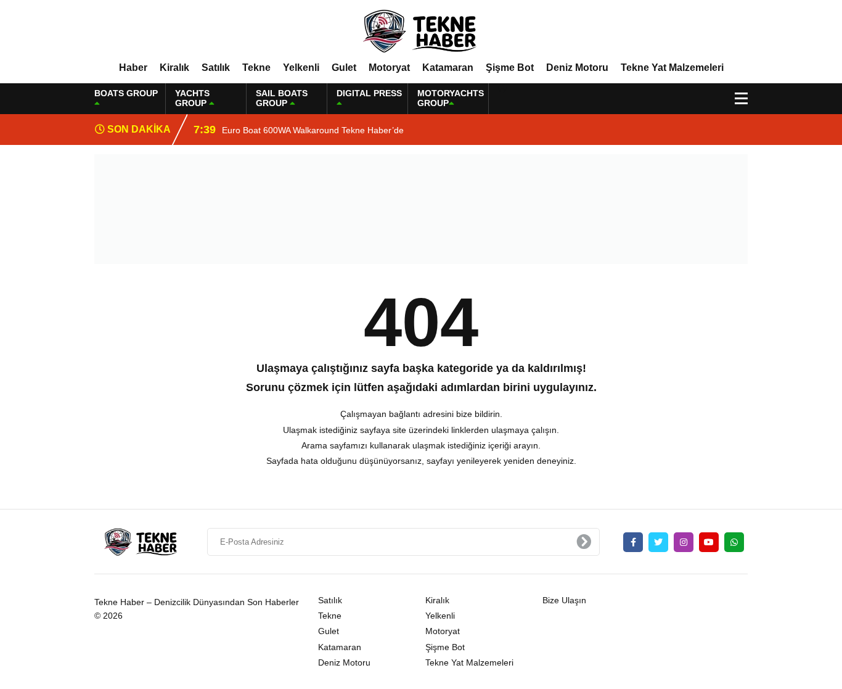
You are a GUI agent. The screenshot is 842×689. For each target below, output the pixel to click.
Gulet (344, 67)
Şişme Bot (510, 67)
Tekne (256, 67)
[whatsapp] (734, 542)
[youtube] (709, 542)
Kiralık (174, 67)
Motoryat (389, 67)
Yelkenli (301, 67)
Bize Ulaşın (564, 600)
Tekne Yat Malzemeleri (672, 67)
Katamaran (447, 67)
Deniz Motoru (577, 67)
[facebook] (633, 542)
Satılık (216, 67)
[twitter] (658, 542)
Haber (133, 67)
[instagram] (683, 542)
